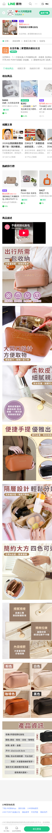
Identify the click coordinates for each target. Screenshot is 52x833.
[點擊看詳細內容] (10, 88)
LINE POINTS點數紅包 (11, 812)
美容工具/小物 (30, 41)
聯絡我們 (43, 812)
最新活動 (21, 808)
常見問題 (34, 812)
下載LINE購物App (9, 808)
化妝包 (42, 41)
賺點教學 (25, 812)
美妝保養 (16, 41)
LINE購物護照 (32, 808)
